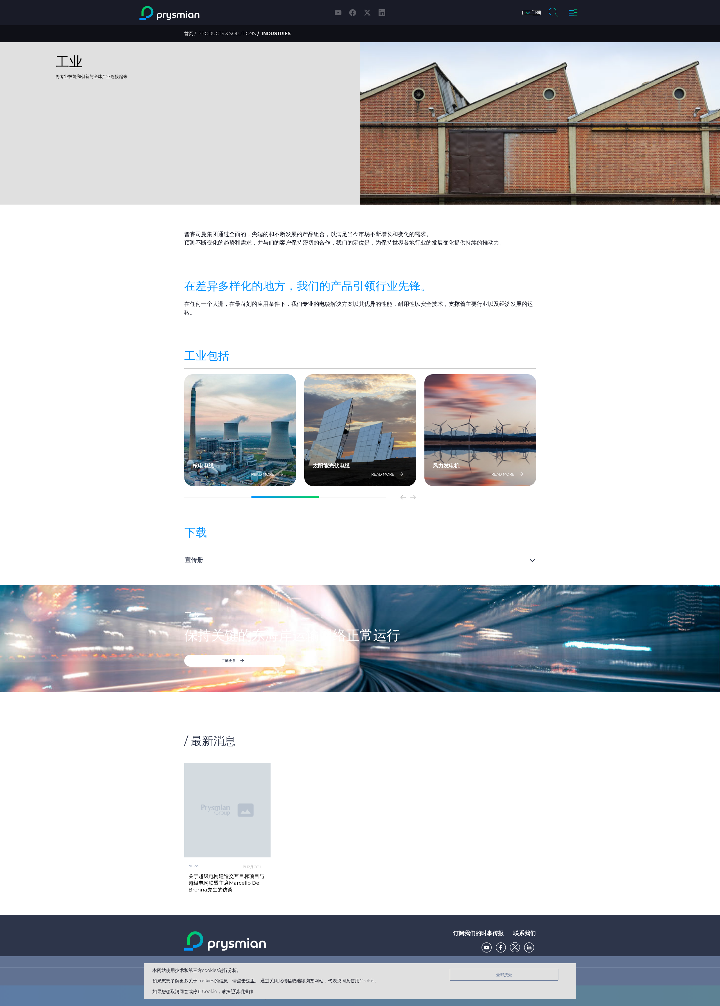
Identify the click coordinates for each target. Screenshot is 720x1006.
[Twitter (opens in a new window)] (367, 12)
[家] (192, 13)
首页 (188, 33)
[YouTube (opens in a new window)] (338, 12)
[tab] (360, 559)
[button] (531, 12)
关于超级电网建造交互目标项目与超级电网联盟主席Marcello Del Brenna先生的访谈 (226, 883)
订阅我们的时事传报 (478, 933)
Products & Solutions (227, 33)
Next (413, 497)
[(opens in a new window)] (487, 947)
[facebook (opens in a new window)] (352, 12)
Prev (403, 497)
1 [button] (217, 497)
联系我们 (524, 933)
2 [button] (285, 497)
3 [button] (352, 497)
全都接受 (504, 974)
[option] (240, 430)
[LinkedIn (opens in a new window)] (382, 12)
